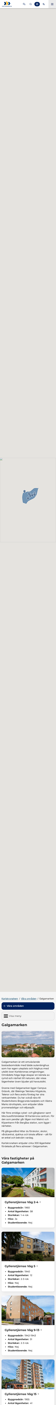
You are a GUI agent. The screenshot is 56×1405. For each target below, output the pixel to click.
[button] (28, 498)
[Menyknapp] (52, 4)
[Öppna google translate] (43, 4)
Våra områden (28, 998)
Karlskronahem (10, 998)
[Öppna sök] (30, 4)
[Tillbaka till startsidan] (11, 4)
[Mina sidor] (37, 4)
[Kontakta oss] (24, 4)
